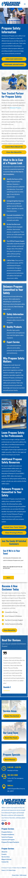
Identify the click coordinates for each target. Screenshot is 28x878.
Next (8, 577)
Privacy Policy (15, 875)
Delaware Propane (15, 108)
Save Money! (10, 759)
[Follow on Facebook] (3, 823)
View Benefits (9, 630)
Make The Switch (12, 716)
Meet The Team (11, 738)
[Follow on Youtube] (6, 823)
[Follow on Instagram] (9, 823)
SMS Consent (23, 875)
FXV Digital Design (11, 870)
